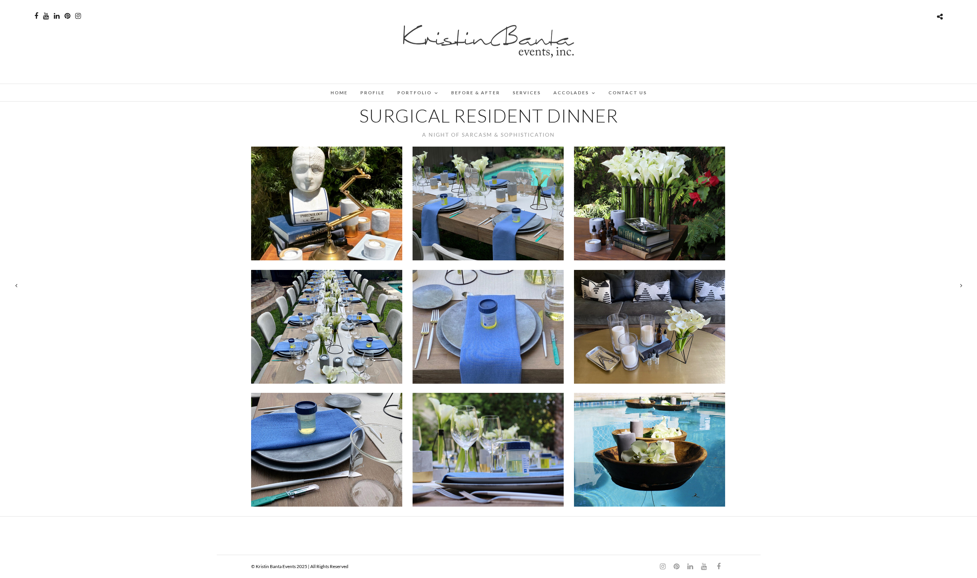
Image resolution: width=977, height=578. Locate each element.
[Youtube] (46, 16)
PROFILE (372, 92)
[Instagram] (78, 16)
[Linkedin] (57, 16)
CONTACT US (627, 92)
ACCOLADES (571, 92)
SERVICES (527, 92)
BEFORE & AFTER (475, 92)
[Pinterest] (67, 16)
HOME (339, 92)
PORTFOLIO (414, 92)
